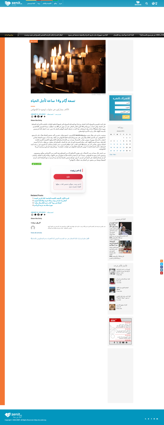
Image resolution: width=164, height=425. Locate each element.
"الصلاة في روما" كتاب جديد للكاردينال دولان (48, 203)
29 (123, 150)
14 (120, 144)
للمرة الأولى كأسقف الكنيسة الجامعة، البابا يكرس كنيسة (51, 198)
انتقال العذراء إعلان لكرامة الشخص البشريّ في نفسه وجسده (26, 35)
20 (117, 147)
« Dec (110, 154)
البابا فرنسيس (31, 3)
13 (117, 144)
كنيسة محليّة (33, 41)
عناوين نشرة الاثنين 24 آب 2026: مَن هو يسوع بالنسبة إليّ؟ (140, 35)
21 (120, 147)
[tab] (115, 320)
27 (117, 150)
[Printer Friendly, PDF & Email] (36, 164)
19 (114, 147)
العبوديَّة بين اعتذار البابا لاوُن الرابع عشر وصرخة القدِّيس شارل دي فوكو (123, 271)
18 (111, 147)
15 (123, 144)
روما (39, 3)
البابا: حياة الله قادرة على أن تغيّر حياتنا (123, 279)
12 (114, 144)
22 (123, 147)
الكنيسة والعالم (47, 3)
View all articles (36, 233)
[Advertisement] (82, 20)
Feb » (114, 154)
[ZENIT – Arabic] (15, 3)
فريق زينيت (58, 114)
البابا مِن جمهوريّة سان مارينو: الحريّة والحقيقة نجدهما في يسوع (70, 35)
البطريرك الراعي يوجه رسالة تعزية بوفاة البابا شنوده (50, 200)
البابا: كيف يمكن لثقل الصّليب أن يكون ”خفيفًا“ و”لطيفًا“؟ (123, 297)
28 (120, 150)
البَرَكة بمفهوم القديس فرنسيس (121, 305)
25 (111, 150)
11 (111, 144)
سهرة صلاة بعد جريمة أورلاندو (43, 205)
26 (114, 150)
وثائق (55, 3)
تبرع (60, 3)
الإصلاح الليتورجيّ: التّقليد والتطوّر (122, 288)
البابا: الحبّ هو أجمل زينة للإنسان (106, 35)
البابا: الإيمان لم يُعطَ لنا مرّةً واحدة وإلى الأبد (113, 224)
